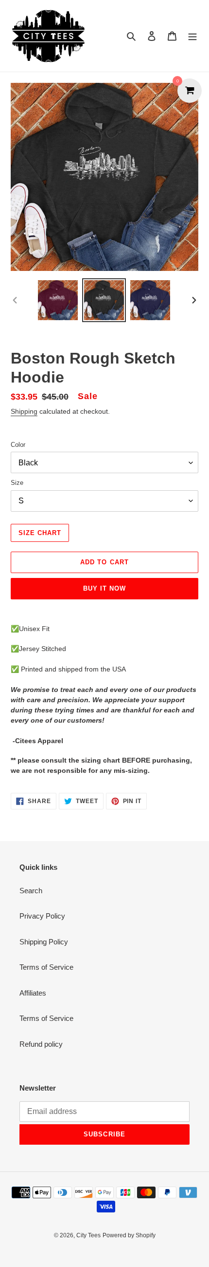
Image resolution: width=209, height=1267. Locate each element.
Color (18, 444)
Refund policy (41, 1044)
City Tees (88, 1235)
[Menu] (192, 36)
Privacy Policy (42, 916)
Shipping (24, 411)
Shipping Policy (43, 942)
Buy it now (104, 588)
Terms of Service (46, 967)
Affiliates (32, 993)
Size (17, 482)
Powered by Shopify (129, 1235)
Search (30, 890)
